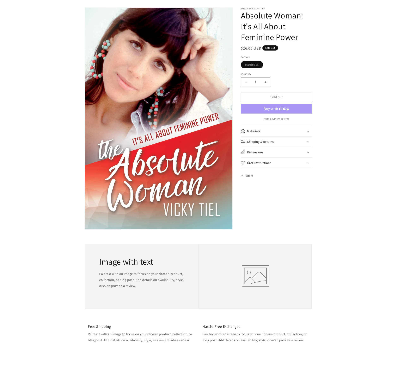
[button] (276, 131)
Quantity (246, 74)
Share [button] (249, 176)
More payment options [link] (276, 118)
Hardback (254, 66)
